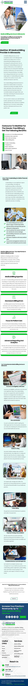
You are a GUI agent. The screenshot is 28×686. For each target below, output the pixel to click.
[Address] (3, 674)
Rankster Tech (15, 683)
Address (7, 674)
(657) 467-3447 (9, 671)
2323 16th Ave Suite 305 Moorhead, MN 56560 (15, 676)
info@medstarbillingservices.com (13, 666)
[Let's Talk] (3, 670)
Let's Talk (8, 670)
